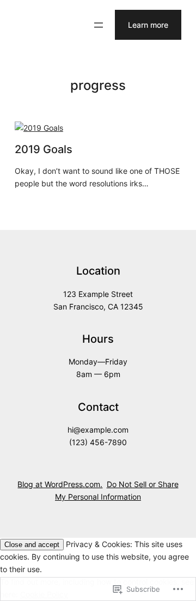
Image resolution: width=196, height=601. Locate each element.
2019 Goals (43, 149)
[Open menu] (98, 25)
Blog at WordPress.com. (59, 484)
